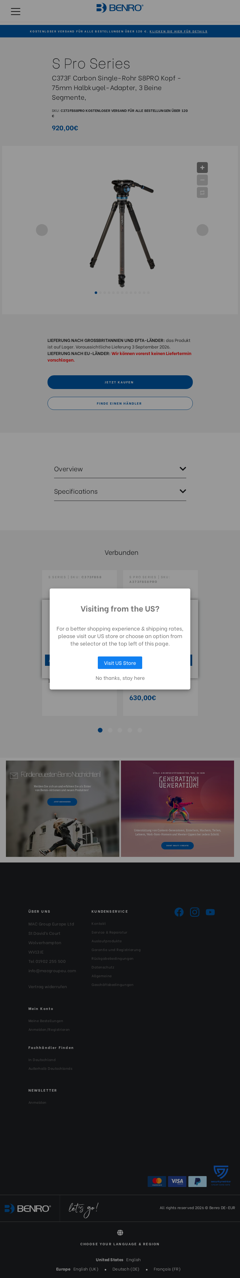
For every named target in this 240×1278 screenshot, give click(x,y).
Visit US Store (120, 662)
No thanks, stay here (120, 677)
